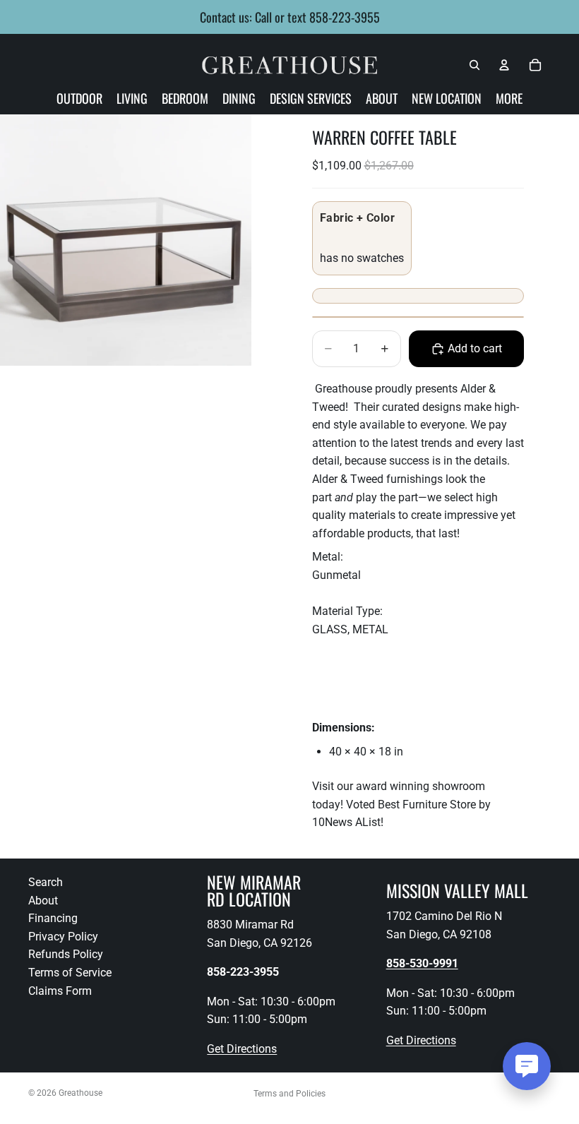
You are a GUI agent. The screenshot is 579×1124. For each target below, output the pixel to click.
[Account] (504, 64)
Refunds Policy (65, 954)
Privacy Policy (63, 936)
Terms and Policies (289, 1094)
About (43, 900)
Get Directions (242, 1049)
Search (45, 882)
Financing (53, 918)
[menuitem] (509, 98)
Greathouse (80, 1093)
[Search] (474, 64)
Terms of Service (70, 972)
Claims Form (60, 990)
